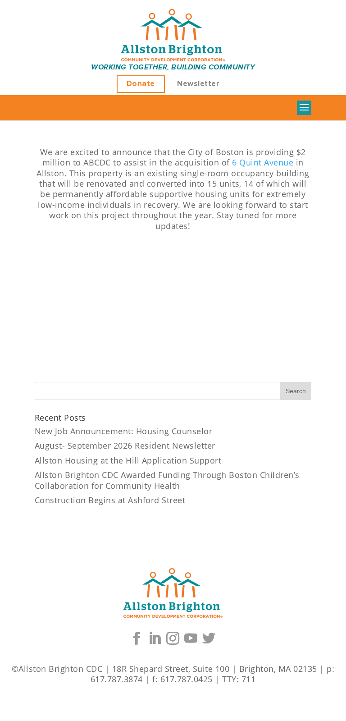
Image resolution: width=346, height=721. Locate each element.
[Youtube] (191, 638)
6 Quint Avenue (262, 162)
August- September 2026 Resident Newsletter (125, 445)
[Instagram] (173, 638)
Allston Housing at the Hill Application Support (128, 460)
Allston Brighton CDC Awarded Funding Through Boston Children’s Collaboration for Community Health (167, 480)
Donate (141, 84)
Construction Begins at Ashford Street (110, 500)
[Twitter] (209, 638)
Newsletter (198, 84)
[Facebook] (137, 638)
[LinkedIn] (155, 638)
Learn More (173, 253)
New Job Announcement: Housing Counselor (124, 431)
